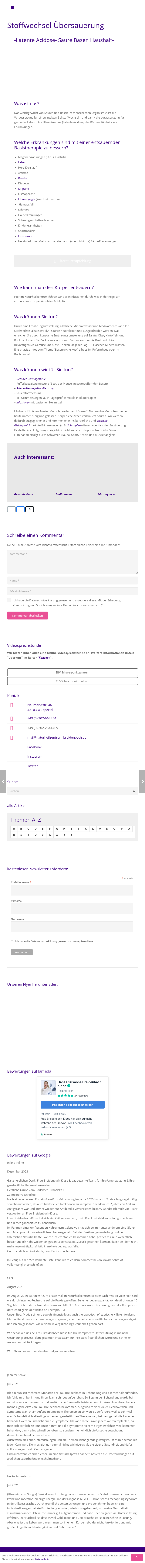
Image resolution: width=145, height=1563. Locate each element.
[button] (12, 7)
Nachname (17, 919)
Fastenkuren (26, 236)
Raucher (23, 178)
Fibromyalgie (26, 199)
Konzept (44, 657)
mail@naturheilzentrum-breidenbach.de (56, 737)
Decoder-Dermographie (31, 379)
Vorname (16, 900)
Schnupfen (74, 425)
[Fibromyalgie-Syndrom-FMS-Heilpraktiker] (114, 478)
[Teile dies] (20, 509)
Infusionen (23, 402)
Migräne (24, 188)
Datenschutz (42, 1559)
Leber (21, 162)
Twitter (32, 765)
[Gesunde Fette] (30, 478)
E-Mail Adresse (21, 882)
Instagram (34, 756)
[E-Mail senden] (11, 509)
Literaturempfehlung (75, 261)
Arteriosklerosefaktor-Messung (35, 388)
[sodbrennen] (72, 478)
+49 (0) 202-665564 (41, 718)
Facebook (34, 747)
